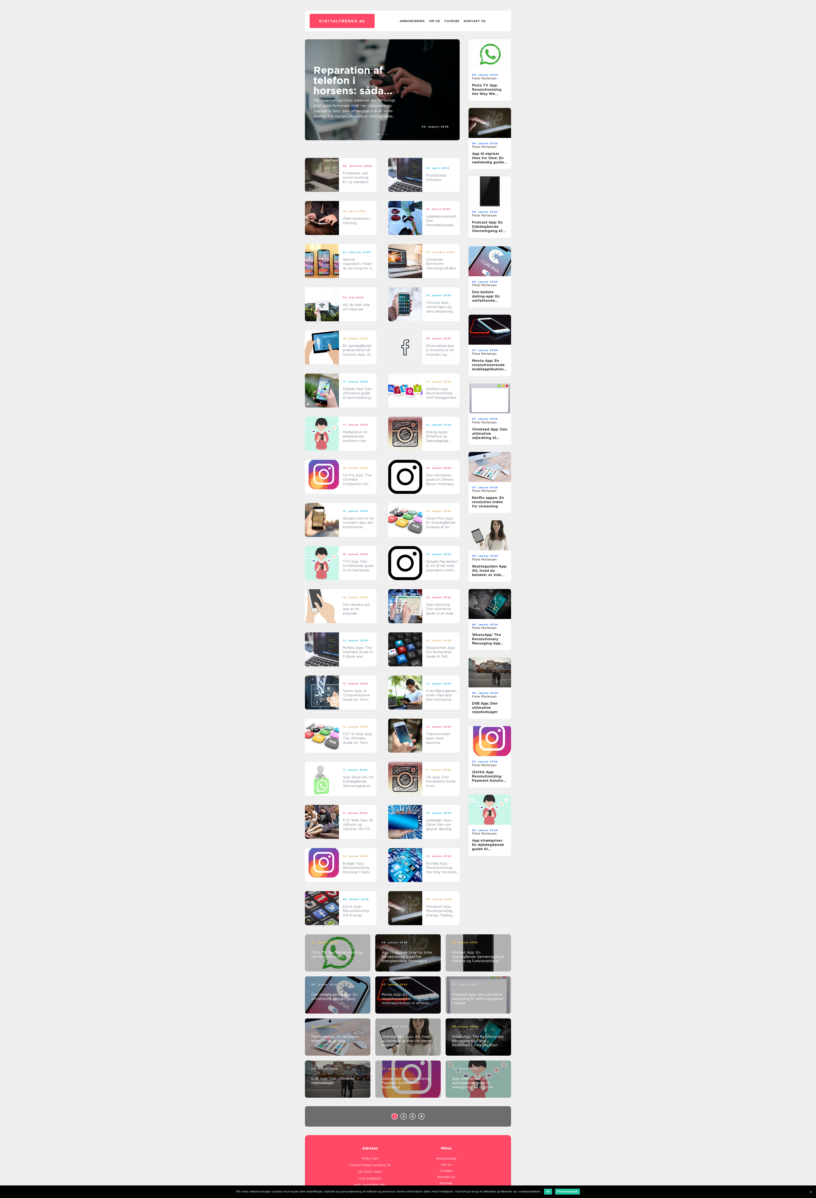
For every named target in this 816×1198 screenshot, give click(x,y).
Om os (434, 21)
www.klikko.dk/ (374, 1185)
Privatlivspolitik (567, 1191)
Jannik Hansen (438, 130)
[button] (378, 134)
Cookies (451, 21)
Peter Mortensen (484, 78)
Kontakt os (475, 21)
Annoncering (412, 21)
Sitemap (446, 1183)
